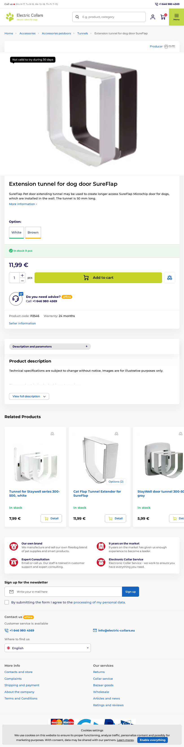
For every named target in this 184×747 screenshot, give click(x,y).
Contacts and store (18, 672)
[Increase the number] (22, 275)
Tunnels (82, 33)
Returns (99, 672)
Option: (15, 222)
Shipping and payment (21, 685)
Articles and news (106, 698)
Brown (33, 232)
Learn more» (125, 740)
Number (14, 278)
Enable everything (152, 740)
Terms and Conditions (20, 698)
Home (8, 33)
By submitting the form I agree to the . (68, 602)
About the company (19, 692)
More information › (23, 204)
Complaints (13, 678)
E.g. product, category (98, 17)
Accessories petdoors (56, 33)
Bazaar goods (103, 685)
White (16, 232)
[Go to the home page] (24, 17)
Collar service (103, 678)
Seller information (22, 323)
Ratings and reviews (108, 705)
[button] (176, 17)
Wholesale (101, 692)
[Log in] (153, 17)
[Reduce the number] (22, 280)
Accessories (27, 33)
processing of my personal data (99, 602)
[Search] (77, 17)
